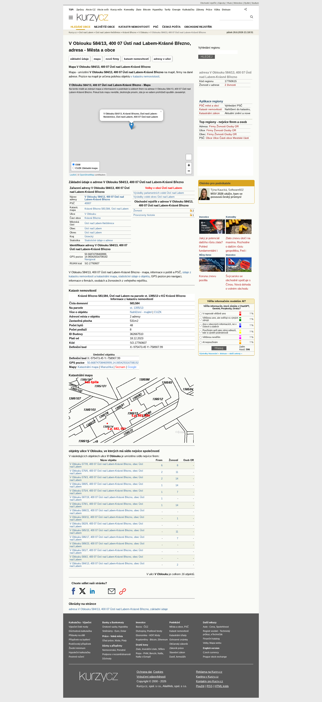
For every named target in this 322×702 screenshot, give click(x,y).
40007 (88, 203)
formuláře (181, 656)
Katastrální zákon (209, 113)
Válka (217, 9)
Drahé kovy (142, 645)
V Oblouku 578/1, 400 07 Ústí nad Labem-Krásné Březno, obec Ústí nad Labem (106, 505)
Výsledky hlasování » (209, 353)
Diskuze (226, 9)
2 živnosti (230, 84)
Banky (105, 622)
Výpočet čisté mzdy (78, 627)
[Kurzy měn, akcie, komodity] (99, 678)
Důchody (106, 658)
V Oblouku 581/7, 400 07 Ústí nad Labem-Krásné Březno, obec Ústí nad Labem (106, 551)
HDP (151, 635)
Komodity (231, 217)
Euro (117, 631)
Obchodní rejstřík (208, 3)
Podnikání (174, 622)
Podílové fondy (154, 631)
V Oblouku (90, 214)
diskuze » (224, 353)
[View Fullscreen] (189, 157)
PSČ (155, 26)
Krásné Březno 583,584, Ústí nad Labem (107, 208)
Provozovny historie (144, 215)
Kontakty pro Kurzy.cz (209, 681)
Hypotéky (157, 9)
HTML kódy (222, 686)
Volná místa (117, 636)
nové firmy (112, 58)
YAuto (229, 3)
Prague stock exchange (215, 656)
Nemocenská (109, 650)
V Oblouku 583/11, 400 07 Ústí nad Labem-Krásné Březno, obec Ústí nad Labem (107, 518)
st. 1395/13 (136, 307)
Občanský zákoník (178, 644)
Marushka (107, 366)
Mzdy (157, 635)
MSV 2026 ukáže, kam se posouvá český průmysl (226, 195)
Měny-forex (205, 255)
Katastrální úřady (178, 635)
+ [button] (189, 165)
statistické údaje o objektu (134, 276)
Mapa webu (215, 643)
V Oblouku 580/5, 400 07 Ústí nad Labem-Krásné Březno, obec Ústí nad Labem (106, 485)
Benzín (153, 653)
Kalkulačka (188, 9)
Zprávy (80, 9)
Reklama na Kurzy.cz (209, 671)
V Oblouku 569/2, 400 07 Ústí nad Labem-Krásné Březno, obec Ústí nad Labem (106, 558)
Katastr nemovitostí (210, 109)
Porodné (121, 650)
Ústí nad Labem (93, 228)
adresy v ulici (162, 58)
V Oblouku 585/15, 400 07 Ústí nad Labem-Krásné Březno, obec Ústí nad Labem (107, 531)
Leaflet (73, 174)
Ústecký (89, 236)
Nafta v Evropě (143, 656)
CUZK (158, 312)
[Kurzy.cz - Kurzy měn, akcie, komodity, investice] (92, 20)
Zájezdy (221, 3)
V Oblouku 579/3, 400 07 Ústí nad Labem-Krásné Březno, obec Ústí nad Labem (106, 478)
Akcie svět (103, 9)
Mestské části (241, 137)
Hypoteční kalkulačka (79, 652)
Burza (139, 627)
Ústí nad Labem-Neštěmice (99, 223)
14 (177, 478)
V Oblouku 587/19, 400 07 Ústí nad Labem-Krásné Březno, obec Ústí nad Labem (107, 498)
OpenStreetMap (87, 174)
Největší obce (104, 26)
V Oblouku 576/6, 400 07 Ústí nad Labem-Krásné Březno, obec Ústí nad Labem (106, 472)
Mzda (117, 640)
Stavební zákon (177, 652)
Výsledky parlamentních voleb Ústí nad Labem (158, 193)
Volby (205, 643)
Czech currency (211, 652)
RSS (209, 686)
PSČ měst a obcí (209, 105)
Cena (212, 627)
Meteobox (238, 3)
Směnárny (107, 631)
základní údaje (79, 58)
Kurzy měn (116, 9)
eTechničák (216, 634)
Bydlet (247, 3)
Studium (255, 3)
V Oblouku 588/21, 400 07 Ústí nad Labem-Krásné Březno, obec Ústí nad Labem (107, 511)
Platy (124, 640)
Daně (172, 656)
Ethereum (163, 639)
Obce (209, 137)
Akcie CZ (90, 9)
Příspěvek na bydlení (79, 639)
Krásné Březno (93, 218)
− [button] (189, 171)
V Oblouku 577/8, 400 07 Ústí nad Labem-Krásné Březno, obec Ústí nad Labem (106, 465)
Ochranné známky (178, 639)
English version (211, 648)
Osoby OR (232, 126)
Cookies (158, 671)
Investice (204, 217)
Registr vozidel (210, 631)
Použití (200, 686)
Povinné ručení (76, 656)
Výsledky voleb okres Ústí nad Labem (154, 196)
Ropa (138, 653)
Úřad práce (108, 640)
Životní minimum (77, 648)
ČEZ (146, 627)
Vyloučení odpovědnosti (151, 676)
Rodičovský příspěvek (80, 644)
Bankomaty (118, 622)
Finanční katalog (211, 638)
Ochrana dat (144, 671)
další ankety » (235, 353)
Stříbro (161, 649)
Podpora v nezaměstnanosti (116, 654)
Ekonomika (141, 635)
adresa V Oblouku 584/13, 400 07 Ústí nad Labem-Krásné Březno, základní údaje (118, 609)
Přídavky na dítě (77, 635)
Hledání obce (80, 26)
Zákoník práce (176, 648)
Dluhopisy (141, 631)
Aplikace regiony (211, 101)
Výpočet (87, 622)
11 (177, 472)
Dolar (123, 631)
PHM (145, 653)
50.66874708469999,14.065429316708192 (113, 362)
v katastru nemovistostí (145, 76)
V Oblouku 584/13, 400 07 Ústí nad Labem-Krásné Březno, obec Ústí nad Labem (107, 564)
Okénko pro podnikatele (215, 183)
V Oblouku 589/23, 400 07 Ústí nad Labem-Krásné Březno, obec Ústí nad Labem (107, 545)
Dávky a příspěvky (112, 645)
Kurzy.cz (73, 32)
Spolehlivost (222, 627)
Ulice (216, 137)
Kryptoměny (142, 639)
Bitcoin (147, 9)
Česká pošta (171, 26)
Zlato (138, 9)
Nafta (160, 653)
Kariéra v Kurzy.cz (207, 676)
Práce (209, 9)
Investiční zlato (149, 649)
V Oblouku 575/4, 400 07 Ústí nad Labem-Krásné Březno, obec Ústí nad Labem (106, 492)
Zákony (200, 9)
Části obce (226, 137)
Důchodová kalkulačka (80, 631)
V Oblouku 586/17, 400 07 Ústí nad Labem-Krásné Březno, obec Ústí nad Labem (107, 538)
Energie (176, 9)
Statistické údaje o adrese (99, 240)
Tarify (168, 9)
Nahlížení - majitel (141, 312)
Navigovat (90, 259)
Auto (205, 627)
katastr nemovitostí (136, 58)
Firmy (212, 126)
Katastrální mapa (88, 366)
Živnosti (137, 210)
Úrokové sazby (109, 627)
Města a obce (176, 627)
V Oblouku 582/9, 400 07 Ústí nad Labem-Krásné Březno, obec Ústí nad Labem (106, 525)
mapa (97, 58)
